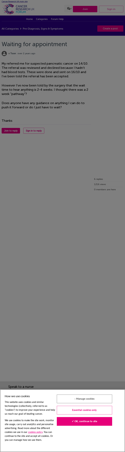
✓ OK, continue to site (84, 421)
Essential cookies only (84, 410)
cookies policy (35, 432)
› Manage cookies (85, 399)
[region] (62, 420)
